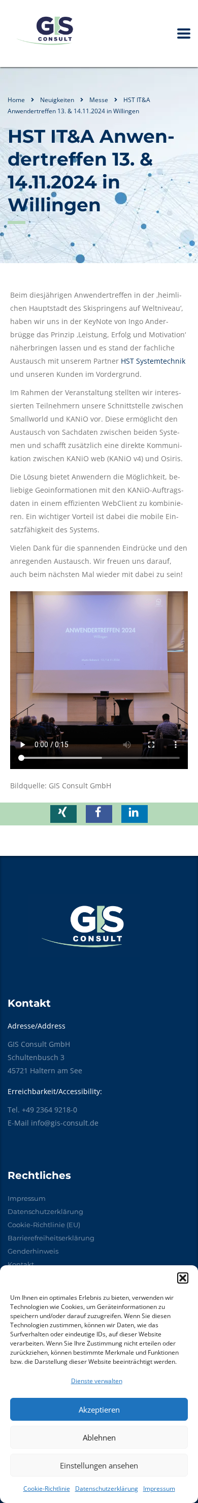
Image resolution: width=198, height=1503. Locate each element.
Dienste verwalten (96, 1381)
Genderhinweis (33, 1251)
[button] (183, 1278)
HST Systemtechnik (153, 361)
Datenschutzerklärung (106, 1488)
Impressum (159, 1488)
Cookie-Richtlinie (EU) (44, 1225)
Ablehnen (99, 1437)
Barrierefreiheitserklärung (51, 1238)
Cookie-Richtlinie (46, 1488)
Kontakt (21, 1264)
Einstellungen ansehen (99, 1465)
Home (16, 99)
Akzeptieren (99, 1409)
